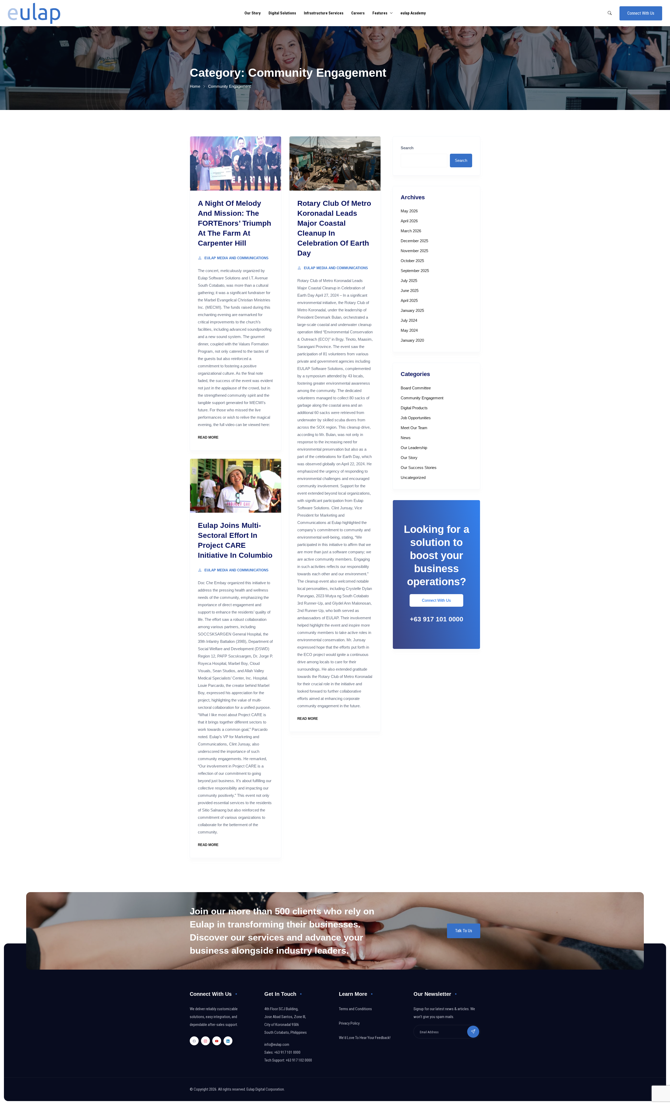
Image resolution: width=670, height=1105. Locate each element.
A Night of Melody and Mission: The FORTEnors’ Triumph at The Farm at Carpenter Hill (234, 223)
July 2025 (409, 280)
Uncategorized (413, 477)
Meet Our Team (414, 428)
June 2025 (409, 290)
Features (379, 13)
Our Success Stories (419, 467)
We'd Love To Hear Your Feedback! (364, 1037)
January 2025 (412, 310)
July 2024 (409, 320)
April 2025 (409, 300)
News (406, 437)
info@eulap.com (276, 1044)
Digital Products (414, 408)
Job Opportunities (416, 418)
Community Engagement (422, 398)
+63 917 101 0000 (436, 619)
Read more (208, 437)
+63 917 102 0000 (299, 1060)
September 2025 (415, 270)
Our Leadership (414, 447)
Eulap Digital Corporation (265, 1089)
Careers (358, 13)
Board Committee (416, 388)
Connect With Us (640, 13)
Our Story (252, 13)
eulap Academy (413, 13)
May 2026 (409, 211)
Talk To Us (463, 930)
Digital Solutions (282, 13)
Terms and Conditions (355, 1009)
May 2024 (409, 330)
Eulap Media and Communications (236, 258)
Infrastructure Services (323, 13)
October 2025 (412, 260)
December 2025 (414, 241)
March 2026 (411, 231)
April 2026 (409, 221)
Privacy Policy (349, 1023)
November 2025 (414, 250)
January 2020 (412, 340)
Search (407, 148)
